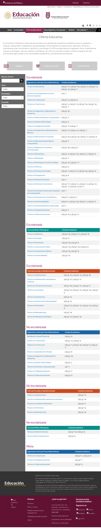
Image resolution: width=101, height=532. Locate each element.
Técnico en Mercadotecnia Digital (39, 317)
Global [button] (71, 30)
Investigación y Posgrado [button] (54, 30)
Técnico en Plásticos (34, 167)
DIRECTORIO (51, 7)
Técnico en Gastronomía (36, 297)
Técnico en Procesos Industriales (39, 171)
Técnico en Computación (36, 100)
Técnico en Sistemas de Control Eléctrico (42, 197)
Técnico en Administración (36, 275)
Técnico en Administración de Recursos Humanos (44, 399)
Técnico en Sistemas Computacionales (41, 367)
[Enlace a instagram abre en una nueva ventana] (81, 513)
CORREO (59, 7)
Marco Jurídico (32, 507)
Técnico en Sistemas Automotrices (39, 184)
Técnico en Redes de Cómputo (38, 180)
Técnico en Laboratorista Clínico (38, 247)
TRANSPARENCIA (78, 7)
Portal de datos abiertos (60, 516)
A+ (93, 25)
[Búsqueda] (95, 3)
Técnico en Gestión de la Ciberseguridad (42, 301)
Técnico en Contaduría (35, 290)
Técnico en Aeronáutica (35, 87)
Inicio (10, 30)
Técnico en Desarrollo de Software (39, 352)
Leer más (55, 512)
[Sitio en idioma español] (83, 25)
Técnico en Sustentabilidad (37, 255)
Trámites (75, 3)
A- (97, 25)
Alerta (29, 520)
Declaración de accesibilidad (62, 519)
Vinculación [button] (81, 30)
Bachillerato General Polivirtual (38, 336)
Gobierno (86, 3)
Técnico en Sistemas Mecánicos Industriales (43, 206)
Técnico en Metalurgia (35, 158)
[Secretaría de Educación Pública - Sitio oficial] (23, 15)
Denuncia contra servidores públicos (84, 500)
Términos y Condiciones (60, 523)
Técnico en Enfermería (35, 243)
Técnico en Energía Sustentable (38, 126)
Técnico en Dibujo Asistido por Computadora (43, 117)
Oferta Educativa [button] (33, 30)
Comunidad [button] (18, 30)
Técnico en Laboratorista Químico (39, 251)
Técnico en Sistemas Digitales (38, 201)
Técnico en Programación (36, 175)
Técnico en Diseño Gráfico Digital (39, 122)
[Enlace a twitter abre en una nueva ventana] (90, 510)
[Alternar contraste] (90, 25)
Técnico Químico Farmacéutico (38, 436)
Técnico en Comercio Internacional (39, 286)
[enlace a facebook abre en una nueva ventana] (80, 510)
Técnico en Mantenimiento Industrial (40, 137)
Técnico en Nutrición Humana (37, 432)
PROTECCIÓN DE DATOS (92, 7)
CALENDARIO (67, 7)
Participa (30, 503)
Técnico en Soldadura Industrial (38, 210)
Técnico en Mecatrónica (35, 154)
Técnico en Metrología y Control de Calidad (42, 162)
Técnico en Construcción (36, 104)
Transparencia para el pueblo (37, 516)
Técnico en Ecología (34, 238)
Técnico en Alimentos (35, 234)
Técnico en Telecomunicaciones (38, 214)
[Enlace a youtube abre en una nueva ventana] (90, 513)
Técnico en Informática (35, 305)
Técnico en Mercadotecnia (36, 312)
